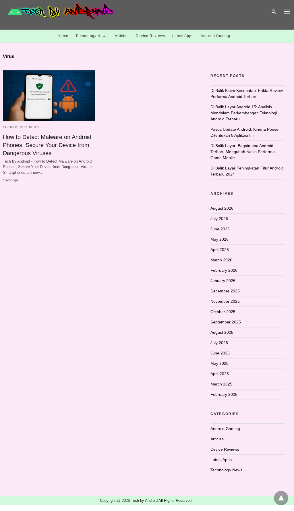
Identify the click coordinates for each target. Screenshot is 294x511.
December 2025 (225, 291)
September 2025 (225, 322)
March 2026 (221, 260)
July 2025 (219, 342)
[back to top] (281, 498)
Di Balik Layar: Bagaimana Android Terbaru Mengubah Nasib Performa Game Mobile (242, 151)
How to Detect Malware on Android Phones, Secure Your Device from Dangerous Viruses (47, 145)
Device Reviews (150, 36)
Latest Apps (183, 36)
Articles (122, 36)
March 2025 (221, 384)
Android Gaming (215, 36)
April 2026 (219, 249)
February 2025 (223, 394)
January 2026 (222, 280)
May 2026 (219, 239)
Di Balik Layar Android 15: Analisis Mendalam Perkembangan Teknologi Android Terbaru (243, 113)
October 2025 (222, 311)
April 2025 (219, 373)
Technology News (92, 36)
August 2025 (221, 332)
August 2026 (221, 208)
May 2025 (219, 363)
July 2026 (219, 218)
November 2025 (225, 301)
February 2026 (223, 270)
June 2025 (220, 353)
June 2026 (220, 229)
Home (63, 36)
